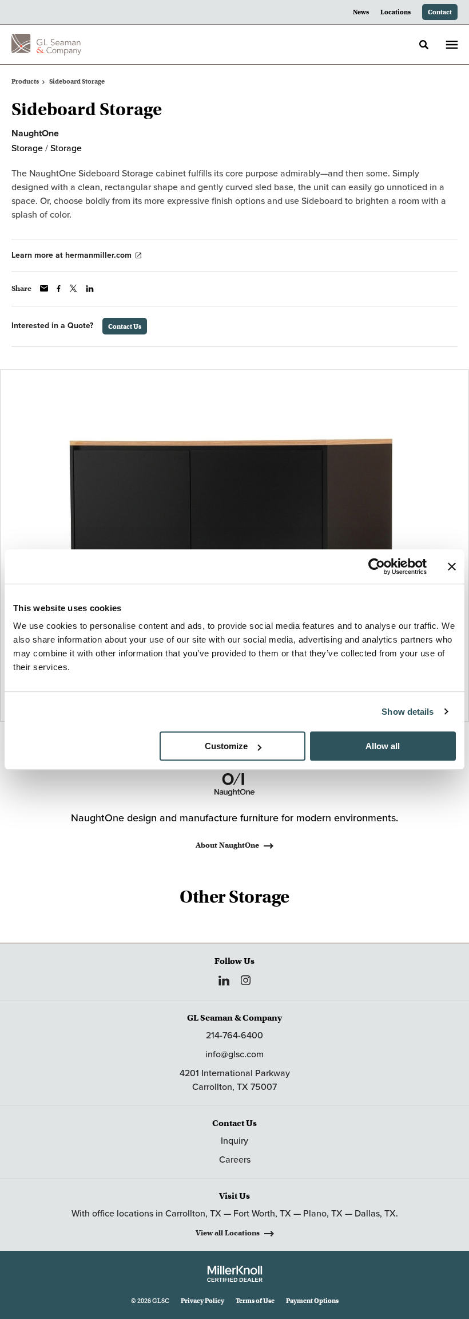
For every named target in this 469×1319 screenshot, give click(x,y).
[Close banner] (452, 566)
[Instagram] (246, 980)
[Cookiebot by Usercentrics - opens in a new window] (377, 566)
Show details (407, 711)
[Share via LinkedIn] (90, 288)
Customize (226, 746)
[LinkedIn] (223, 980)
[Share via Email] (44, 288)
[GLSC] (46, 45)
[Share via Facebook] (59, 288)
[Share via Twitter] (73, 288)
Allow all (382, 746)
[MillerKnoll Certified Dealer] (235, 1273)
